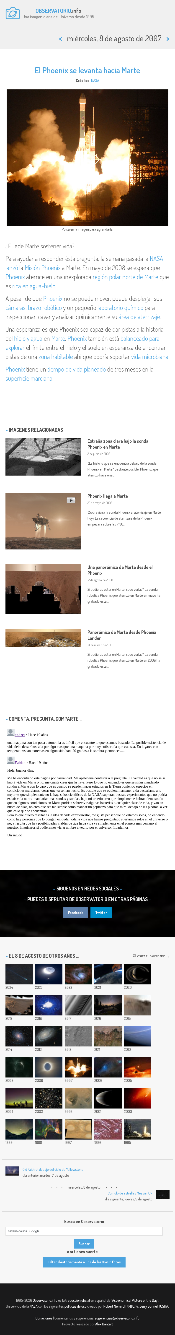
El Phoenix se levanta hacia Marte (87, 70)
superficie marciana (28, 378)
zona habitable (56, 356)
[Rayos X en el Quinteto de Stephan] (48, 1098)
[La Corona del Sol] (48, 1067)
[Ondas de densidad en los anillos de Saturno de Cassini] (78, 1005)
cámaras (15, 307)
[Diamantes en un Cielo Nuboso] (19, 1067)
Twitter (101, 912)
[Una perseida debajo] (108, 974)
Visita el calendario (150, 956)
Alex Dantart (104, 1324)
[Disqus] (87, 784)
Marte (58, 338)
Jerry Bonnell (148, 1306)
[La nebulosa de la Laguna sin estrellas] (78, 974)
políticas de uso (75, 1306)
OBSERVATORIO (53, 10)
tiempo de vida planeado (76, 369)
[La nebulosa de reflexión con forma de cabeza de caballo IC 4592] (108, 1067)
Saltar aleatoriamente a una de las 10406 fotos (84, 1262)
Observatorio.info (45, 1300)
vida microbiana (149, 356)
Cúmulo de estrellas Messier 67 (130, 1193)
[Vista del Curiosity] (137, 1005)
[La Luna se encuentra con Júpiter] (48, 974)
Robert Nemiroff (115, 1306)
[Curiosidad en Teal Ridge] (19, 1005)
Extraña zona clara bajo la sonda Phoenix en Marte (118, 444)
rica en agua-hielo (33, 286)
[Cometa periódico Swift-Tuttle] (19, 974)
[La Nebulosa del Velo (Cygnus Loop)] (48, 1129)
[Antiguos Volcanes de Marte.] (78, 1098)
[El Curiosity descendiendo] (78, 1036)
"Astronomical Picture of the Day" (134, 1300)
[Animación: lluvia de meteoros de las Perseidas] (48, 1005)
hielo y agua (28, 338)
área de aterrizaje (139, 316)
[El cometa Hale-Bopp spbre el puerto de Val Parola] (19, 1129)
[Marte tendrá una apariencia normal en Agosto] (137, 1067)
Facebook (75, 912)
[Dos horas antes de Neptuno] (137, 1036)
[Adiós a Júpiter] (108, 1098)
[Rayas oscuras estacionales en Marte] (108, 1036)
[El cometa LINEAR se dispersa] (137, 1098)
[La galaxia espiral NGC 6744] (19, 1036)
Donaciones (44, 1318)
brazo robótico (45, 307)
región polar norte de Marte (125, 277)
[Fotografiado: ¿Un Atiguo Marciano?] (108, 1129)
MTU (131, 1306)
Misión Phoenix (43, 267)
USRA (164, 1306)
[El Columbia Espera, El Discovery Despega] (137, 1129)
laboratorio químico (120, 307)
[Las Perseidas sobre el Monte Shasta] (108, 1005)
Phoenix (15, 277)
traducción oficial (77, 1300)
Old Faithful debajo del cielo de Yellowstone (53, 1169)
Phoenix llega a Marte (108, 496)
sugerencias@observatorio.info (117, 1318)
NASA (95, 80)
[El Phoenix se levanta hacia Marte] (78, 1067)
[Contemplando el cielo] (19, 1098)
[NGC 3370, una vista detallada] (48, 1036)
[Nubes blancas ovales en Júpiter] (78, 1129)
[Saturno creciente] (137, 974)
